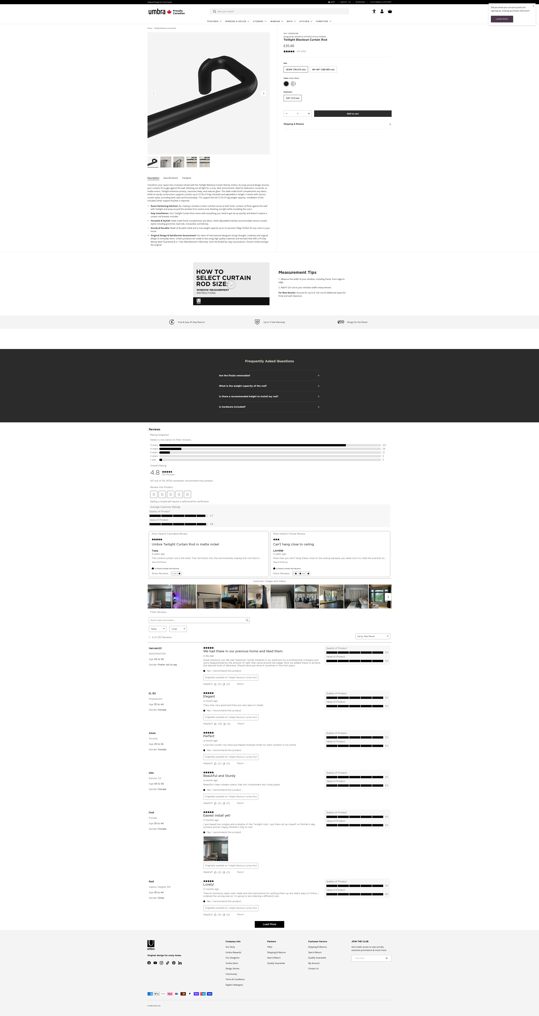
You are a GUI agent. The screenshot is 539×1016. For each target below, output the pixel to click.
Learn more (502, 19)
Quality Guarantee (276, 963)
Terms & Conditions (235, 979)
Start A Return (274, 957)
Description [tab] (153, 178)
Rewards (361, 2)
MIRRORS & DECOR (235, 21)
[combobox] (279, 11)
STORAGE (258, 21)
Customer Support (381, 2)
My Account (313, 963)
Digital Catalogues (234, 984)
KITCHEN (304, 21)
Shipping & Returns (276, 952)
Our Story (230, 946)
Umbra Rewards (233, 952)
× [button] (533, 6)
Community (231, 974)
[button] (390, 11)
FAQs (269, 946)
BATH (290, 21)
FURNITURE (322, 21)
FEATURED (213, 21)
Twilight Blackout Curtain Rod (165, 28)
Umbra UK (156, 1006)
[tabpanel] (208, 214)
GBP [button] (333, 2)
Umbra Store (232, 963)
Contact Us (313, 968)
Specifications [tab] (171, 178)
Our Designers (232, 957)
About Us (345, 2)
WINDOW (275, 21)
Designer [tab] (186, 178)
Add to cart (353, 113)
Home (149, 28)
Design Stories (232, 968)
